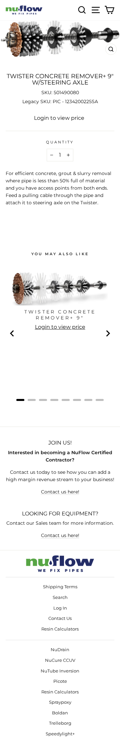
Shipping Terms (60, 586)
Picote (60, 681)
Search (60, 597)
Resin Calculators (60, 629)
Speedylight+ (60, 733)
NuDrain (60, 649)
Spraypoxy (60, 702)
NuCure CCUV (60, 660)
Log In (60, 608)
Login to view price (59, 118)
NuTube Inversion (60, 670)
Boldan (60, 712)
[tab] (20, 400)
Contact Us (60, 618)
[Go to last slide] (12, 333)
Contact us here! (60, 491)
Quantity (60, 142)
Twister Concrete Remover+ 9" (60, 315)
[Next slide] (107, 333)
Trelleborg (60, 723)
